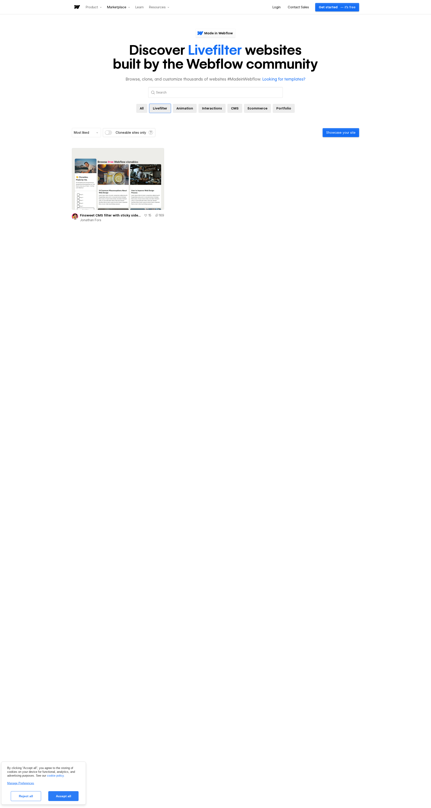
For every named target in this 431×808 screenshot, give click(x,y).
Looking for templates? (283, 79)
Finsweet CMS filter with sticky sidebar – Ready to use (111, 215)
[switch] (108, 132)
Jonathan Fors (90, 220)
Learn (139, 7)
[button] (93, 7)
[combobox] (86, 132)
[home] (76, 7)
